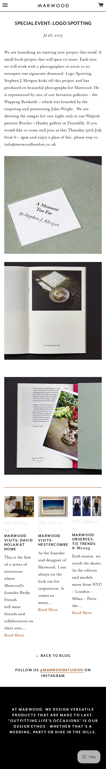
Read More (14, 635)
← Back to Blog (53, 655)
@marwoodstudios (62, 670)
